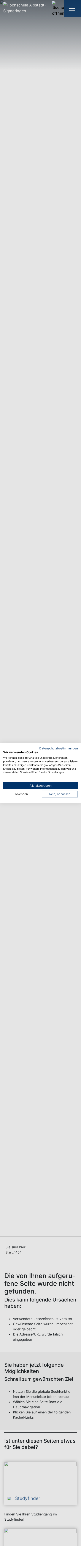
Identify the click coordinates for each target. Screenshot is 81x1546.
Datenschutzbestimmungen (58, 748)
